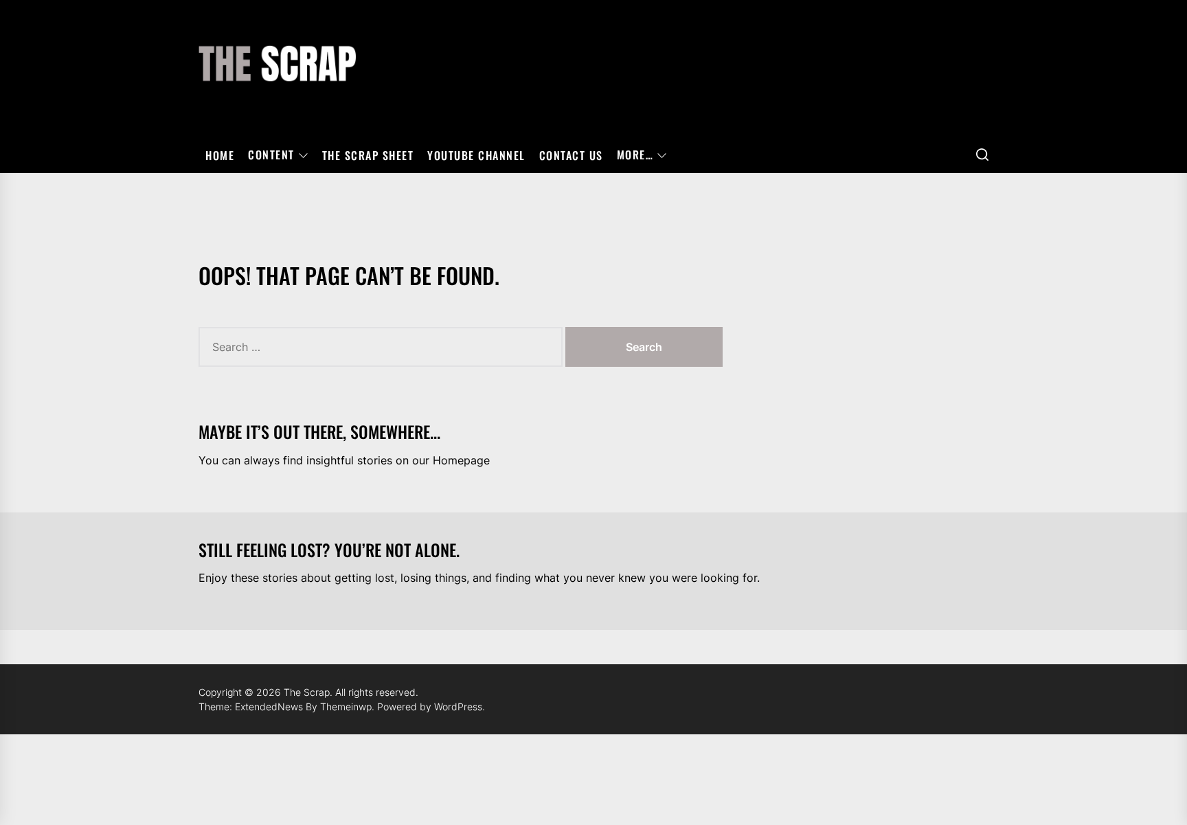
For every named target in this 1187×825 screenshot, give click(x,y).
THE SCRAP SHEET (368, 155)
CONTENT (271, 155)
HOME (219, 155)
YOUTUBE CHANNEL (476, 155)
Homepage (461, 460)
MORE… (635, 155)
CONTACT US (571, 155)
